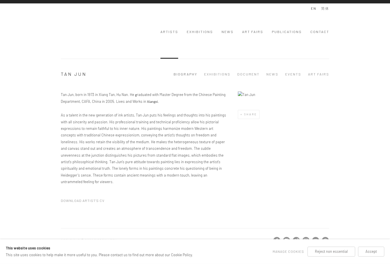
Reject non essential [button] (331, 251)
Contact (319, 32)
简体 (325, 8)
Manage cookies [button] (288, 251)
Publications (287, 32)
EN (313, 8)
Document (248, 74)
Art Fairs (252, 32)
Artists (169, 32)
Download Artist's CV (85, 201)
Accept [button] (371, 251)
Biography (185, 74)
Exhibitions (200, 32)
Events (293, 74)
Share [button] (250, 114)
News (228, 32)
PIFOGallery (83, 31)
